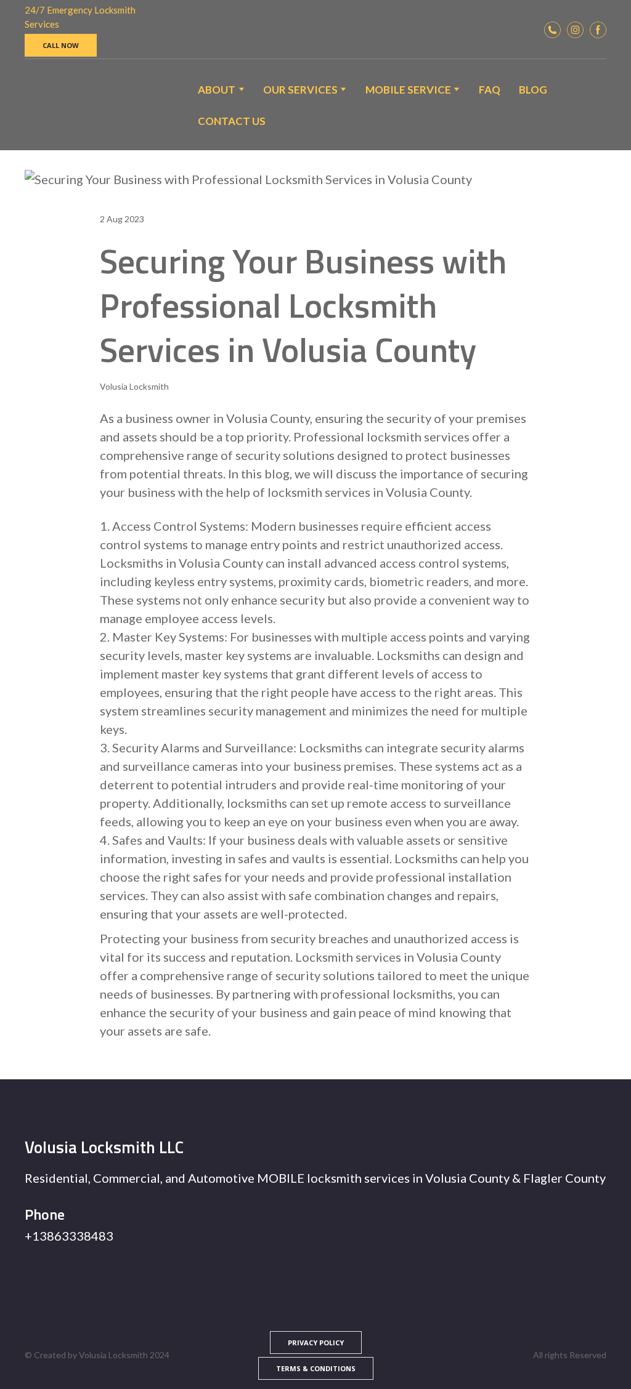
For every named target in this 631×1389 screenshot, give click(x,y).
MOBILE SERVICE (408, 89)
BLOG (533, 89)
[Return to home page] (56, 105)
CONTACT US (232, 121)
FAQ (489, 89)
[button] (61, 45)
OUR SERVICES (300, 89)
